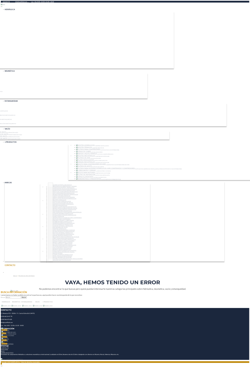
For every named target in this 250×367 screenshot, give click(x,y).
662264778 (6, 2)
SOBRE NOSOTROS (7, 353)
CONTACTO (5, 348)
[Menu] (1, 6)
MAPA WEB (4, 349)
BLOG (2, 351)
